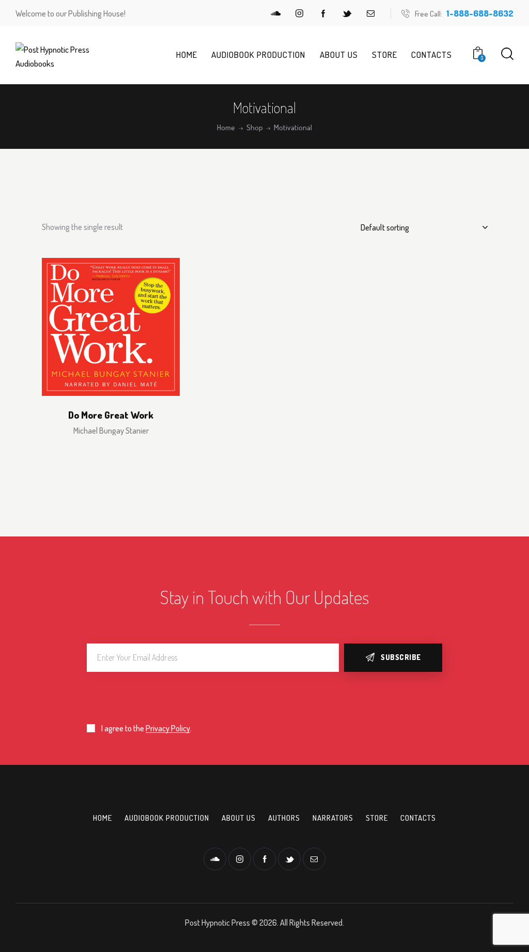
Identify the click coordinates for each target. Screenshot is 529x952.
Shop (254, 127)
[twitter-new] (347, 13)
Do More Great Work (110, 415)
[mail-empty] (371, 13)
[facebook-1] (323, 13)
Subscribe (401, 657)
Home (226, 127)
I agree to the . (146, 728)
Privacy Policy (168, 728)
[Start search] (507, 54)
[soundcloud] (276, 13)
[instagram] (299, 13)
